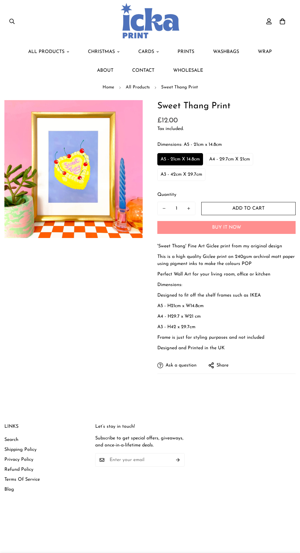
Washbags (226, 51)
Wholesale (188, 70)
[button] (282, 21)
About (105, 70)
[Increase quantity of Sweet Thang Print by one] (188, 208)
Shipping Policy (20, 449)
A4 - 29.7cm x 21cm (229, 159)
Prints (186, 51)
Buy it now (226, 227)
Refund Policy (18, 469)
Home (108, 87)
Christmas (101, 51)
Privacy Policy (18, 459)
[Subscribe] (178, 460)
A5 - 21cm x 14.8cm (180, 159)
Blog (9, 489)
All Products (46, 51)
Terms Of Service (22, 479)
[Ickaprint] (150, 21)
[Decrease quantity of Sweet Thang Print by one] (164, 208)
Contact (143, 70)
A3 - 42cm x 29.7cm (181, 174)
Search (11, 439)
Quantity (166, 194)
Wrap (265, 51)
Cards (146, 51)
